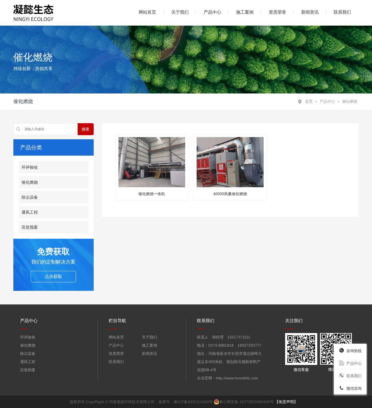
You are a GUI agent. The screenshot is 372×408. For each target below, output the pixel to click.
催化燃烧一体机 (151, 194)
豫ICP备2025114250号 (193, 402)
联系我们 (342, 12)
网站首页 (116, 337)
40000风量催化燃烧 (230, 194)
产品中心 (327, 101)
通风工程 (30, 212)
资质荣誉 (277, 12)
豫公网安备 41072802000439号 (246, 402)
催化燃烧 (349, 101)
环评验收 (30, 167)
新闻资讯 (310, 12)
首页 (309, 101)
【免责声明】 (286, 402)
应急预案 (30, 227)
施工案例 (245, 12)
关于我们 (180, 12)
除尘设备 (30, 197)
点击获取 (53, 276)
